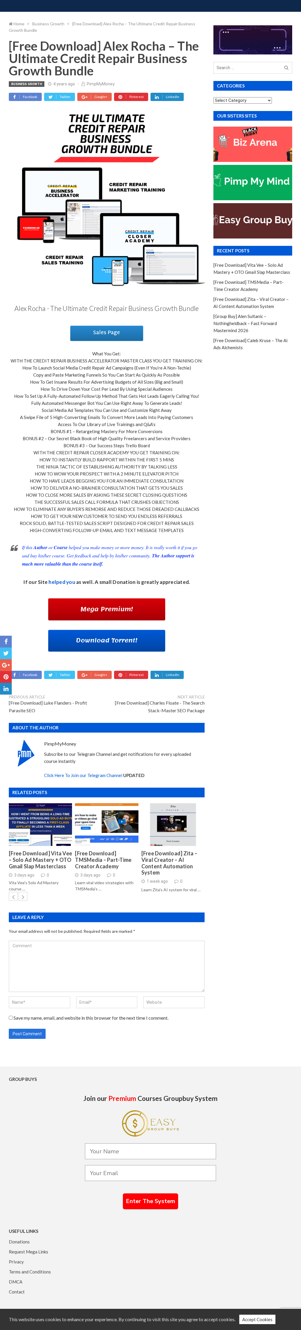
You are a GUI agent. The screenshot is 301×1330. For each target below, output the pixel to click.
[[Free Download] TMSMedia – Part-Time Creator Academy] (106, 824)
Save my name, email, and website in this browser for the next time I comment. (91, 1018)
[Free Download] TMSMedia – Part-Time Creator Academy (103, 859)
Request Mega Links (28, 1251)
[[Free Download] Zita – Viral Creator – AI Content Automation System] (173, 824)
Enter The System (150, 1201)
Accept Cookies (257, 1319)
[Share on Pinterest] (6, 677)
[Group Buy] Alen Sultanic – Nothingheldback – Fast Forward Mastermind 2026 (245, 323)
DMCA (15, 1281)
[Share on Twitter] (6, 653)
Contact (17, 1291)
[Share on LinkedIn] (6, 689)
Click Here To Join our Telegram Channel (83, 775)
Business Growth (26, 84)
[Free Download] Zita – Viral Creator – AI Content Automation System (169, 863)
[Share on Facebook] (6, 641)
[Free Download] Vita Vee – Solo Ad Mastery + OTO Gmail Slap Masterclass (40, 859)
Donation (124, 582)
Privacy (16, 1261)
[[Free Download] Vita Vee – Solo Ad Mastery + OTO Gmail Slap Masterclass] (40, 824)
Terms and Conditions (30, 1271)
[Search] (286, 68)
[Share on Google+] (6, 665)
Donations (19, 1241)
